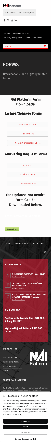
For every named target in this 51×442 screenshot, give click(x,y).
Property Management (13, 38)
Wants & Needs (10, 12)
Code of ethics (37, 243)
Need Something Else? (26, 12)
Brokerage (7, 33)
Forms (27, 38)
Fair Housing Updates (11, 362)
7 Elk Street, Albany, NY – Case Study (28, 274)
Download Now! (12, 229)
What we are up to (10, 357)
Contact (7, 243)
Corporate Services (21, 33)
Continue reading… (18, 277)
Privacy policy (21, 243)
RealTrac (37, 38)
